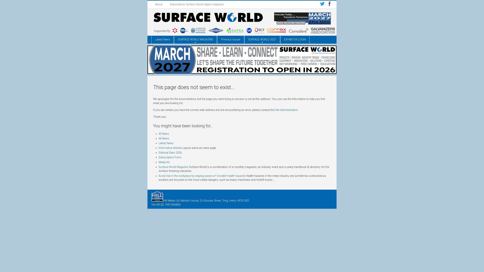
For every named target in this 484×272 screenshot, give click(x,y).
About (158, 4)
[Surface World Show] (208, 17)
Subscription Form (170, 157)
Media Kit (164, 162)
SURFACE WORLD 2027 (262, 39)
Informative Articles (170, 148)
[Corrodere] (298, 31)
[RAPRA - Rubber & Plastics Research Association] (235, 31)
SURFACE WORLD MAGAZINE (195, 39)
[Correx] (276, 31)
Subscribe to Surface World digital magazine (196, 4)
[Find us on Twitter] (322, 4)
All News (164, 133)
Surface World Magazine (173, 167)
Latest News (162, 39)
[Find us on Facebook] (329, 4)
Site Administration (286, 110)
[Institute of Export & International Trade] (198, 31)
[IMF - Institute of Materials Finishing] (249, 31)
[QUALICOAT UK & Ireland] (216, 31)
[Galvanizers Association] (323, 31)
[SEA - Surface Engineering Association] (175, 31)
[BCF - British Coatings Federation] (259, 31)
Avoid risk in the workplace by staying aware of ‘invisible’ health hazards (202, 176)
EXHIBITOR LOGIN (295, 39)
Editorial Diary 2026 (170, 152)
